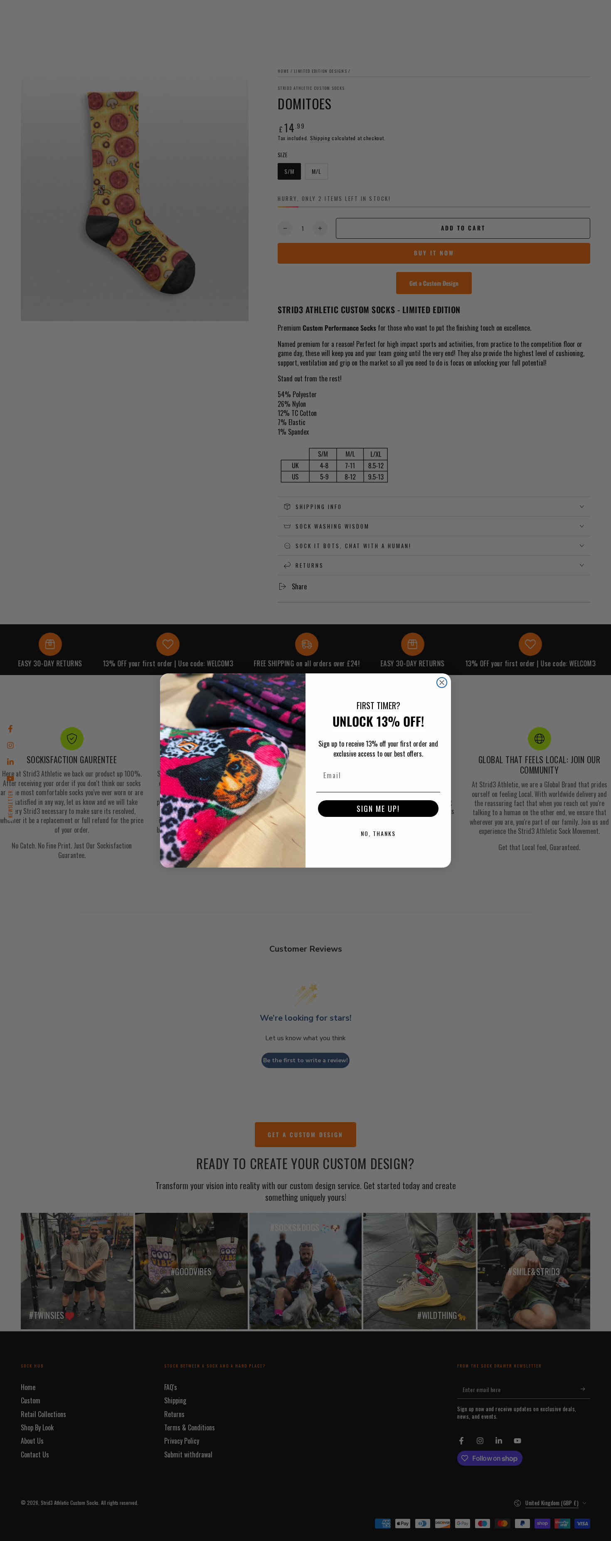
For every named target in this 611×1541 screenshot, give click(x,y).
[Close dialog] (442, 683)
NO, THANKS (378, 833)
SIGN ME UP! (378, 808)
